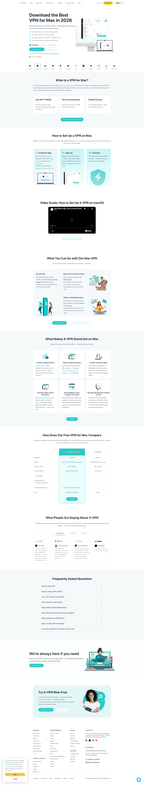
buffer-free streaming (45, 397)
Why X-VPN (39, 3)
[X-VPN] (23, 3)
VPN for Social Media (37, 751)
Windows (52, 735)
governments (66, 370)
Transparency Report (74, 753)
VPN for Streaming (37, 746)
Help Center (72, 738)
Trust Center (49, 3)
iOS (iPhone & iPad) (54, 743)
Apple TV (52, 761)
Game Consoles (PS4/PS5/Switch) (57, 756)
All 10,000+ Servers (37, 761)
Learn (79, 3)
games (37, 402)
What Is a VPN (36, 733)
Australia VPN (36, 771)
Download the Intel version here (44, 168)
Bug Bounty (65, 778)
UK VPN (34, 769)
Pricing (31, 3)
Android (52, 741)
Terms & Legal (44, 778)
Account (99, 3)
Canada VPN (35, 766)
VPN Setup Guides (74, 741)
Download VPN (69, 3)
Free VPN (59, 3)
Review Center (94, 755)
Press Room (72, 761)
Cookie (51, 778)
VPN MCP (52, 766)
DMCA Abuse (58, 778)
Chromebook (53, 748)
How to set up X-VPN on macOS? (73, 239)
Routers (52, 753)
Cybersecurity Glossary (75, 743)
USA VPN (35, 764)
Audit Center (72, 759)
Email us (78, 141)
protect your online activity (66, 85)
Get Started (108, 3)
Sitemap (72, 778)
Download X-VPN (54, 733)
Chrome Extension (54, 751)
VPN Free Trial (36, 741)
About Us (72, 733)
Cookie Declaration (9, 766)
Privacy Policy (36, 778)
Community (72, 735)
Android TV (52, 764)
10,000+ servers (40, 365)
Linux (51, 746)
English (118, 3)
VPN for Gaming (36, 748)
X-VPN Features (36, 735)
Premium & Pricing (37, 743)
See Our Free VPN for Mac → (51, 53)
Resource (72, 746)
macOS (51, 738)
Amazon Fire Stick (54, 758)
